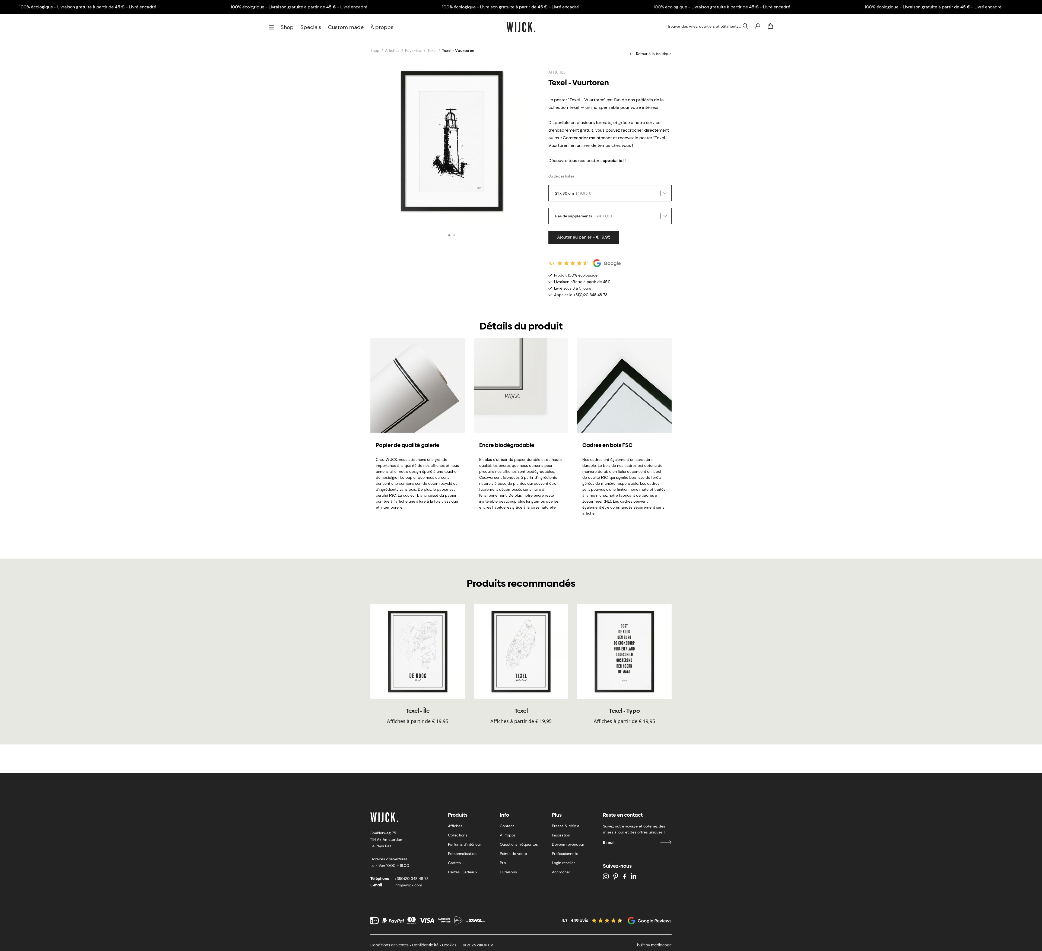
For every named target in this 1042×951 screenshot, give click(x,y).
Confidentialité (425, 945)
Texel (431, 50)
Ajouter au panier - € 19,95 (584, 237)
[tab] (449, 235)
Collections (457, 835)
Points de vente (513, 853)
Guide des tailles (561, 176)
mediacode (661, 945)
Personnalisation (462, 853)
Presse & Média (565, 825)
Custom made (346, 27)
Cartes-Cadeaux (462, 872)
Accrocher (561, 872)
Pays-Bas (413, 50)
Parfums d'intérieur (464, 844)
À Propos (508, 835)
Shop (287, 27)
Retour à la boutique (654, 53)
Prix (503, 862)
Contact (507, 825)
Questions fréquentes (519, 844)
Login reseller (563, 862)
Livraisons (508, 872)
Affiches (392, 50)
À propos (381, 27)
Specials (310, 27)
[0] (770, 26)
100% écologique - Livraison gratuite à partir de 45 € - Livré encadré (87, 7)
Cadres (454, 862)
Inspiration (561, 835)
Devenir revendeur (568, 844)
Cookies (449, 945)
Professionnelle (565, 853)
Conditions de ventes (389, 945)
